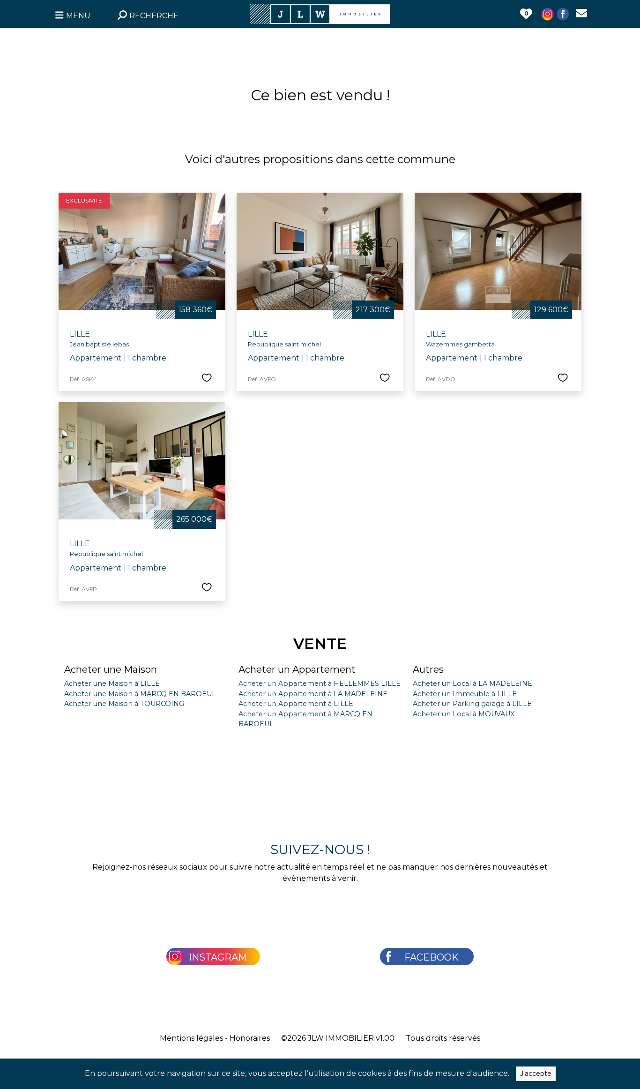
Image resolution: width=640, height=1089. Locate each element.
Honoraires (250, 1038)
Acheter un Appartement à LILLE (295, 703)
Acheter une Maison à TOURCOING (124, 703)
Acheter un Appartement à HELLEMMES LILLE (319, 683)
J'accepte (535, 1073)
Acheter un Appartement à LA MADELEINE (312, 694)
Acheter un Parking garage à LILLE (472, 703)
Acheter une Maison (110, 669)
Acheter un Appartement (297, 669)
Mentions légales (191, 1038)
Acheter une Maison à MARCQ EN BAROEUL (140, 694)
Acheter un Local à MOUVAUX (463, 714)
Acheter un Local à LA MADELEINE (472, 683)
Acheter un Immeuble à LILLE (465, 694)
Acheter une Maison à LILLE (112, 683)
